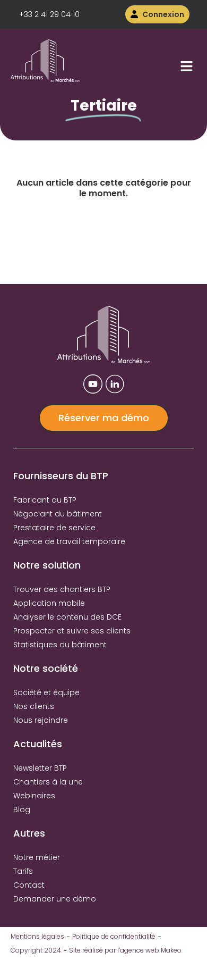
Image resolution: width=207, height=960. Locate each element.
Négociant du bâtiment (57, 513)
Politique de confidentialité (114, 936)
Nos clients (33, 706)
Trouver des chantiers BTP (61, 589)
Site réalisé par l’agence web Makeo (125, 950)
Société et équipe (46, 692)
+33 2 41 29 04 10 (49, 14)
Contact (29, 885)
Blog (21, 809)
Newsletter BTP (40, 768)
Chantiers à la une (48, 782)
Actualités (37, 743)
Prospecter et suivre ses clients (72, 630)
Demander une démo (54, 899)
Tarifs (23, 871)
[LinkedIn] (114, 384)
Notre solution (47, 565)
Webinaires (34, 795)
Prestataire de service (54, 527)
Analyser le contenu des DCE (67, 617)
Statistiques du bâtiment (60, 644)
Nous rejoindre (40, 720)
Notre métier (36, 857)
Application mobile (49, 603)
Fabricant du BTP (44, 500)
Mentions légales (37, 936)
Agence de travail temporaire (69, 541)
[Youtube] (92, 384)
